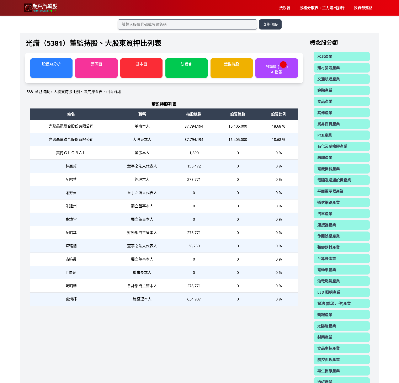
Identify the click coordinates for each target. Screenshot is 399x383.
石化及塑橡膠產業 (332, 146)
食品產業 (324, 101)
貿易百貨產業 (328, 123)
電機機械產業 (328, 168)
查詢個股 (270, 24)
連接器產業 (326, 224)
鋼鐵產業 (324, 314)
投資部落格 (363, 7)
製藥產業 (324, 337)
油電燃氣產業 (328, 280)
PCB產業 (324, 135)
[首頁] (40, 8)
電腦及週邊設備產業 (334, 179)
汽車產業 (324, 213)
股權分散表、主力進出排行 (322, 7)
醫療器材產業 (328, 247)
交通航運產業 (328, 78)
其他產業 (324, 112)
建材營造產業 (328, 67)
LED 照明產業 (328, 292)
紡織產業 (324, 157)
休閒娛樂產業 (328, 236)
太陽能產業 (326, 325)
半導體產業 (326, 258)
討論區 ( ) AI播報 (277, 69)
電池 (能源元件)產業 (334, 303)
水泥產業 (324, 56)
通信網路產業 (328, 202)
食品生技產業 (328, 348)
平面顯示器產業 (330, 191)
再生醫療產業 (328, 370)
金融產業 (324, 90)
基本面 (141, 64)
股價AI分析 (51, 64)
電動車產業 (326, 269)
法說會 (284, 7)
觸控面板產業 (328, 359)
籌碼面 (96, 64)
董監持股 (231, 64)
